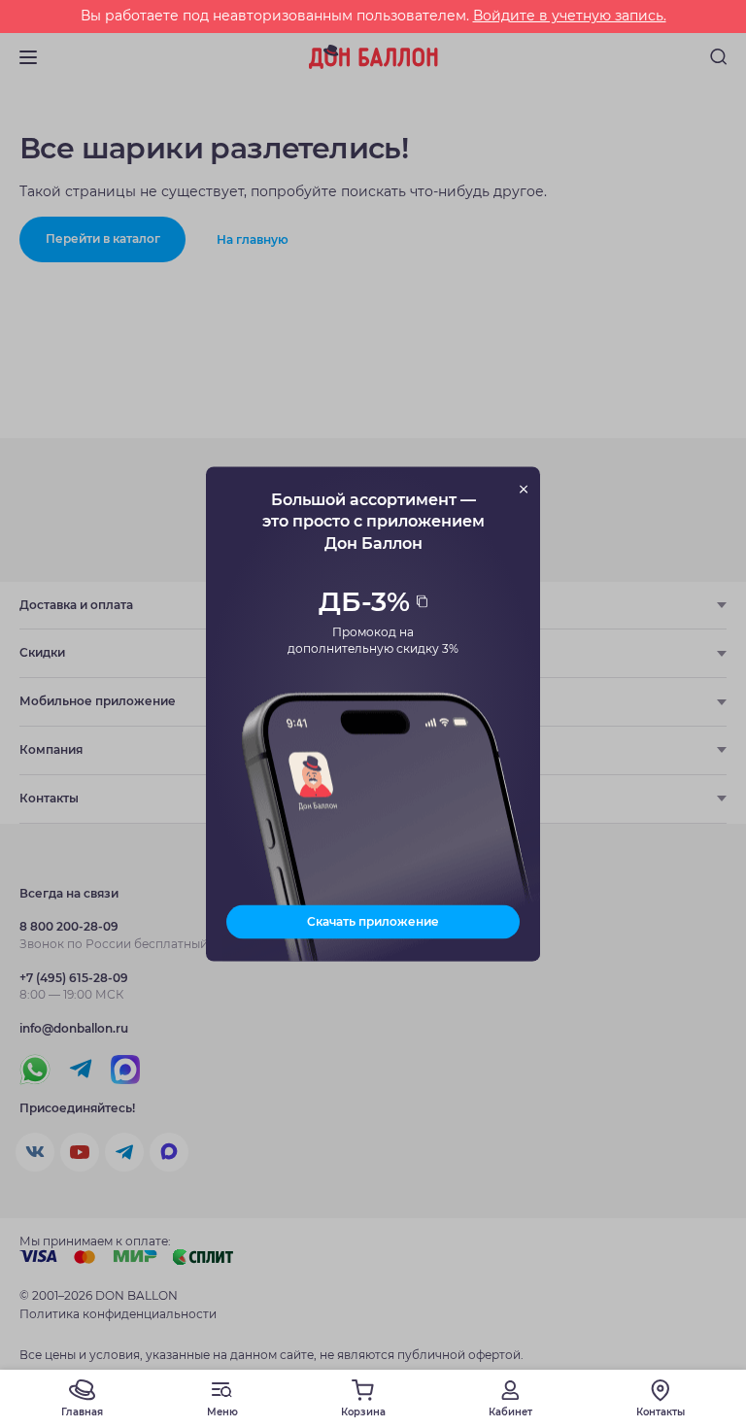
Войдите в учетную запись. (569, 15)
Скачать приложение (373, 921)
